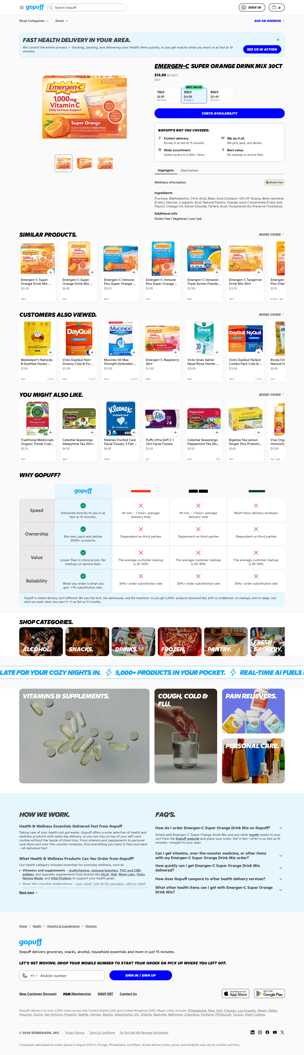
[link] (35, 7)
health (254, 835)
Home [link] (23, 926)
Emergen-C (171, 66)
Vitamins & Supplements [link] (63, 926)
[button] (277, 7)
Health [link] (37, 926)
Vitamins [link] (91, 926)
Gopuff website (187, 838)
